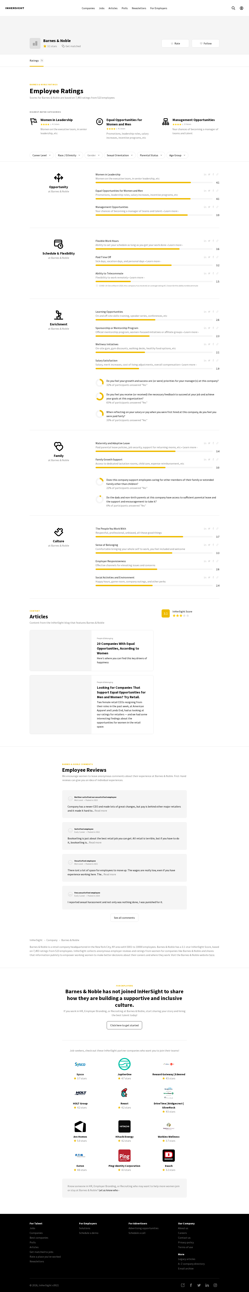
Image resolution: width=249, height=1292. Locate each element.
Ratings (36, 60)
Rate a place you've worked (45, 1256)
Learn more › (171, 211)
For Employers (158, 8)
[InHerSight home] (14, 8)
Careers (182, 1233)
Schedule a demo (88, 1233)
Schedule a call (137, 1233)
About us (183, 1228)
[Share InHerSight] (183, 1285)
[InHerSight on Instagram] (215, 1285)
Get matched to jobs (41, 1252)
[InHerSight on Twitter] (199, 1285)
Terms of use (185, 1247)
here (211, 955)
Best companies (39, 1237)
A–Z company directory (191, 1263)
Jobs (102, 8)
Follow (208, 43)
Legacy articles (186, 1259)
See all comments (124, 917)
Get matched (73, 46)
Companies (88, 8)
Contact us (184, 1237)
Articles (113, 8)
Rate (177, 43)
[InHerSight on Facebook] (191, 1285)
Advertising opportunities (144, 1228)
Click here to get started (124, 1025)
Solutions (84, 1228)
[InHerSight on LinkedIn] (207, 1285)
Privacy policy (186, 1242)
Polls (125, 8)
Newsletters (139, 8)
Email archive (186, 1268)
